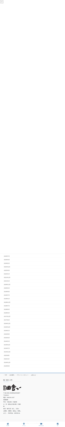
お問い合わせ (41, 425)
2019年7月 (7, 295)
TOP (6, 375)
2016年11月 (7, 327)
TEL (57, 425)
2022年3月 (7, 270)
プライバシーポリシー (23, 375)
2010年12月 (7, 362)
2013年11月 (7, 344)
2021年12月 (7, 277)
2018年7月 (7, 305)
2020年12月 (7, 284)
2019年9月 (7, 291)
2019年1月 (7, 298)
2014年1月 (7, 341)
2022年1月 (7, 274)
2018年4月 (7, 313)
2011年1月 (6, 359)
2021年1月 (7, 281)
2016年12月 (7, 323)
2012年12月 (7, 352)
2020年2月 (7, 288)
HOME (8, 425)
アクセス (24, 425)
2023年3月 (7, 259)
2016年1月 (7, 330)
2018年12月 (7, 302)
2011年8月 (6, 355)
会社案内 (11, 375)
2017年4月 (7, 320)
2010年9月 (7, 366)
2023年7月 (7, 256)
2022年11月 (7, 267)
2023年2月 (7, 263)
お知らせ (33, 375)
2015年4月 (7, 337)
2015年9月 (7, 334)
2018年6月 (7, 309)
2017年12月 (7, 316)
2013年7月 (7, 348)
